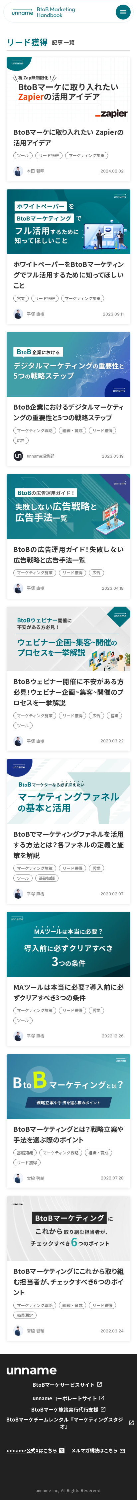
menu (123, 12)
